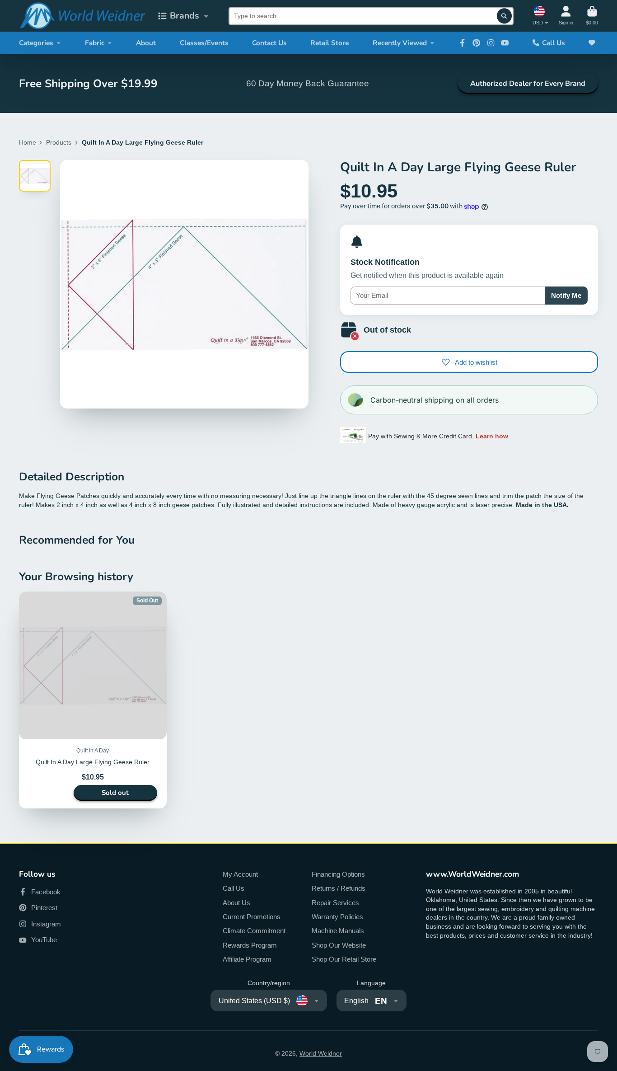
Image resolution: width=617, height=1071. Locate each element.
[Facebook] (462, 43)
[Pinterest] (476, 43)
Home (27, 142)
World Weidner (320, 1053)
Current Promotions (251, 917)
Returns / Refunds (338, 888)
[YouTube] (505, 43)
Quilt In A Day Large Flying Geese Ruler (93, 700)
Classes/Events (204, 42)
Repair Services (335, 903)
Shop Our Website (339, 945)
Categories (36, 42)
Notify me (566, 295)
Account (566, 15)
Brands (184, 15)
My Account (240, 874)
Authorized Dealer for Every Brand (527, 84)
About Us (236, 903)
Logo (82, 16)
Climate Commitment (254, 931)
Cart (592, 15)
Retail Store (329, 42)
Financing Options (338, 874)
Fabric (94, 42)
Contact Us (269, 42)
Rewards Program (250, 945)
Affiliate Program (247, 959)
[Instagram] (491, 43)
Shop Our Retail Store (344, 959)
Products (58, 142)
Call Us (553, 42)
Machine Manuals (338, 931)
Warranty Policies (337, 917)
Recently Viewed (400, 42)
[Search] (504, 15)
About (146, 42)
